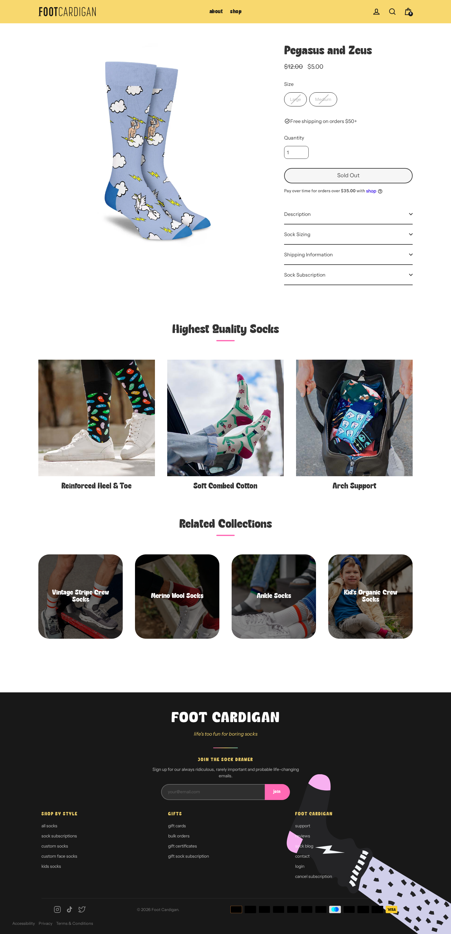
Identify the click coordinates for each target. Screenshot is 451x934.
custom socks (54, 846)
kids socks (51, 866)
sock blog (304, 846)
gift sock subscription (188, 856)
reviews (302, 836)
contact (302, 856)
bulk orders (179, 836)
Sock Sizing (297, 234)
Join (277, 792)
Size (289, 84)
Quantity (294, 138)
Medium (323, 99)
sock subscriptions (59, 836)
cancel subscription (313, 876)
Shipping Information (308, 254)
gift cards (177, 826)
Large (295, 99)
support (302, 826)
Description (297, 214)
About (216, 12)
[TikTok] (69, 909)
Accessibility (23, 923)
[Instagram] (57, 909)
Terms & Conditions (74, 923)
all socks (49, 826)
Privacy (45, 923)
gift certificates (182, 846)
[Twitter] (82, 909)
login (299, 866)
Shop (235, 12)
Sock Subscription (305, 275)
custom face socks (59, 856)
